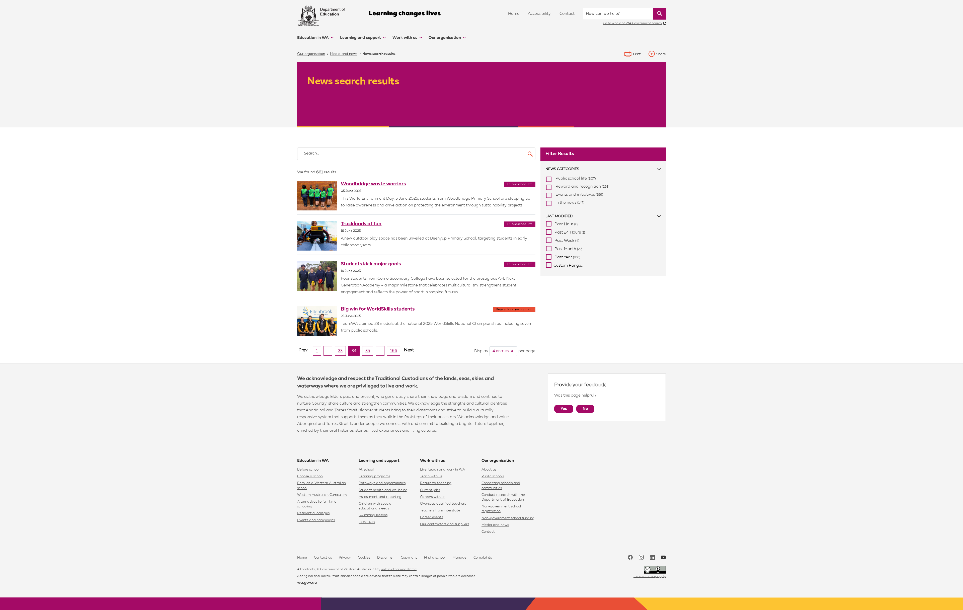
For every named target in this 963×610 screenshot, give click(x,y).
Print (637, 54)
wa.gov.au (307, 583)
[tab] (603, 169)
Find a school (434, 557)
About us (489, 469)
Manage (459, 557)
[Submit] (529, 154)
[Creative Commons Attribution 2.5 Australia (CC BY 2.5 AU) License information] (655, 570)
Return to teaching (435, 483)
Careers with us (432, 497)
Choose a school (310, 476)
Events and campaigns (316, 520)
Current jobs (430, 490)
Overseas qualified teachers (443, 503)
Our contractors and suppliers (444, 524)
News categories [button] (562, 169)
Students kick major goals (371, 263)
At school (366, 469)
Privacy (345, 557)
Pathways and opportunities (382, 483)
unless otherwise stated (399, 569)
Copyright (409, 557)
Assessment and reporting (380, 497)
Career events (431, 517)
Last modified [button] (559, 216)
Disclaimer (385, 557)
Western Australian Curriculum (322, 495)
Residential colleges (313, 513)
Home (513, 14)
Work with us (405, 38)
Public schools (493, 476)
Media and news (495, 525)
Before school (308, 469)
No (585, 409)
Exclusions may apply (649, 576)
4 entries (505, 351)
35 (369, 352)
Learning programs (374, 476)
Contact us (323, 557)
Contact (567, 14)
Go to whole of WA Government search (632, 23)
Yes (563, 409)
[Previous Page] (303, 352)
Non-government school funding (508, 518)
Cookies (364, 557)
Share (661, 54)
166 (395, 352)
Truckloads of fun (361, 223)
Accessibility (539, 14)
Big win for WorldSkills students (378, 309)
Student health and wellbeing (383, 490)
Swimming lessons (373, 515)
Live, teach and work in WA (442, 469)
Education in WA (313, 38)
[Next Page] (410, 352)
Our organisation (445, 38)
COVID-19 (367, 522)
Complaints (482, 557)
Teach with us (431, 476)
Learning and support (361, 38)
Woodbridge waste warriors (373, 183)
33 (342, 352)
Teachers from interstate (440, 510)
